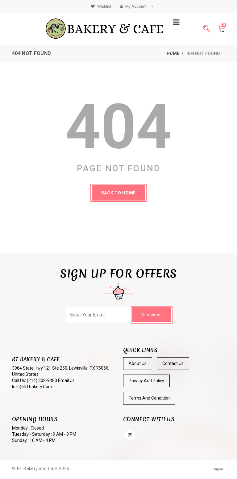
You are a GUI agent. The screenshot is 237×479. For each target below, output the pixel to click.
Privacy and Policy (146, 380)
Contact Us (173, 363)
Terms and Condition (149, 398)
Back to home (118, 192)
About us (138, 363)
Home (173, 53)
